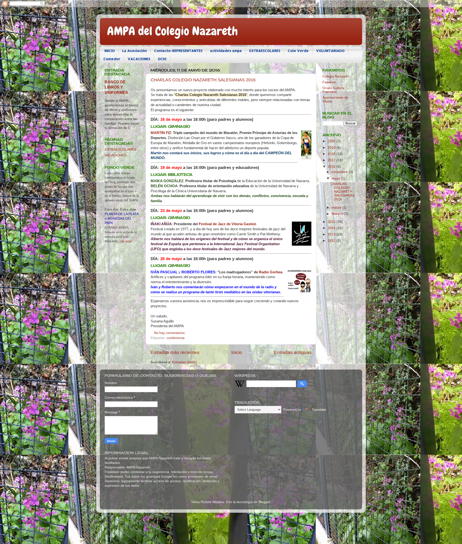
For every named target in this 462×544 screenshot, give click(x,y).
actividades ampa (226, 50)
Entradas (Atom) (184, 362)
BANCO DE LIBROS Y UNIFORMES (116, 87)
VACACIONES (139, 59)
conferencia (176, 338)
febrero (338, 214)
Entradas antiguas (293, 352)
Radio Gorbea (270, 272)
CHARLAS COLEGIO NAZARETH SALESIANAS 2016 (203, 79)
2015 (332, 222)
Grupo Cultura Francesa (333, 90)
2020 (332, 141)
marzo (337, 207)
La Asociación (134, 50)
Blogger (264, 502)
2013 (332, 234)
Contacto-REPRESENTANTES (178, 50)
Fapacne (329, 82)
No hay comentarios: (170, 333)
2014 (332, 228)
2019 (332, 147)
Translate (319, 409)
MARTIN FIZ (161, 133)
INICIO (109, 50)
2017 (332, 160)
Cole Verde (298, 50)
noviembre (340, 172)
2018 (332, 154)
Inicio (236, 352)
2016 (332, 166)
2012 (332, 241)
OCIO (162, 59)
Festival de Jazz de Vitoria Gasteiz (227, 224)
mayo (336, 178)
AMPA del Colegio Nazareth (172, 31)
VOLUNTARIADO (330, 50)
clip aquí (126, 241)
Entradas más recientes (174, 352)
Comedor (111, 59)
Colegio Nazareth (335, 76)
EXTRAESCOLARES (264, 50)
